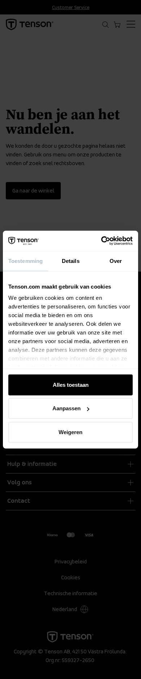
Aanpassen (66, 408)
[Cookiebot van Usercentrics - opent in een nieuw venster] (101, 241)
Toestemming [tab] (25, 261)
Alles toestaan (71, 384)
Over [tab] (116, 261)
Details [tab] (71, 261)
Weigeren (70, 432)
